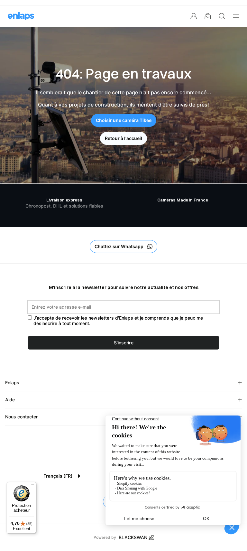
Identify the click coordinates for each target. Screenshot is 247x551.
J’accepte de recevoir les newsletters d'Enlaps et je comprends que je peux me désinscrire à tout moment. (118, 320)
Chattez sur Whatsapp (119, 246)
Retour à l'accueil (123, 138)
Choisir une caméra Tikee (123, 120)
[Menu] (32, 486)
